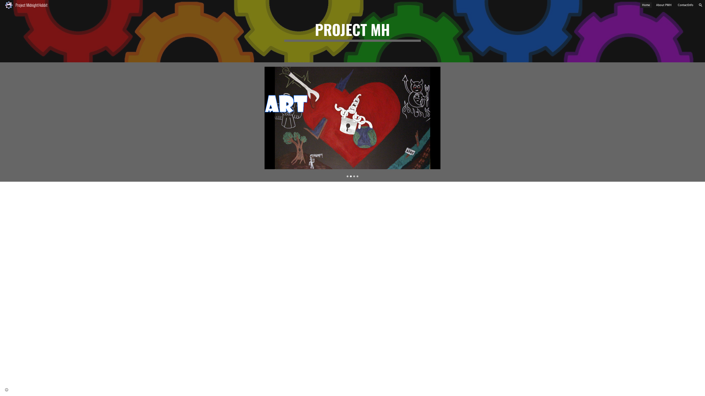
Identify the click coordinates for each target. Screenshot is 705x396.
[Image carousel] (352, 122)
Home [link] (646, 5)
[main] (352, 31)
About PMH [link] (664, 5)
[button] (700, 5)
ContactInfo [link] (685, 5)
